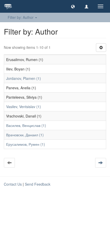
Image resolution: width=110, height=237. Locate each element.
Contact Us (13, 184)
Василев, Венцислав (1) (26, 125)
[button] (73, 6)
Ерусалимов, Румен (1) (25, 144)
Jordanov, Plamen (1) (23, 78)
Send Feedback (37, 184)
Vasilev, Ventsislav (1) (23, 106)
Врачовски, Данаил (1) (25, 134)
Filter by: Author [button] (21, 17)
